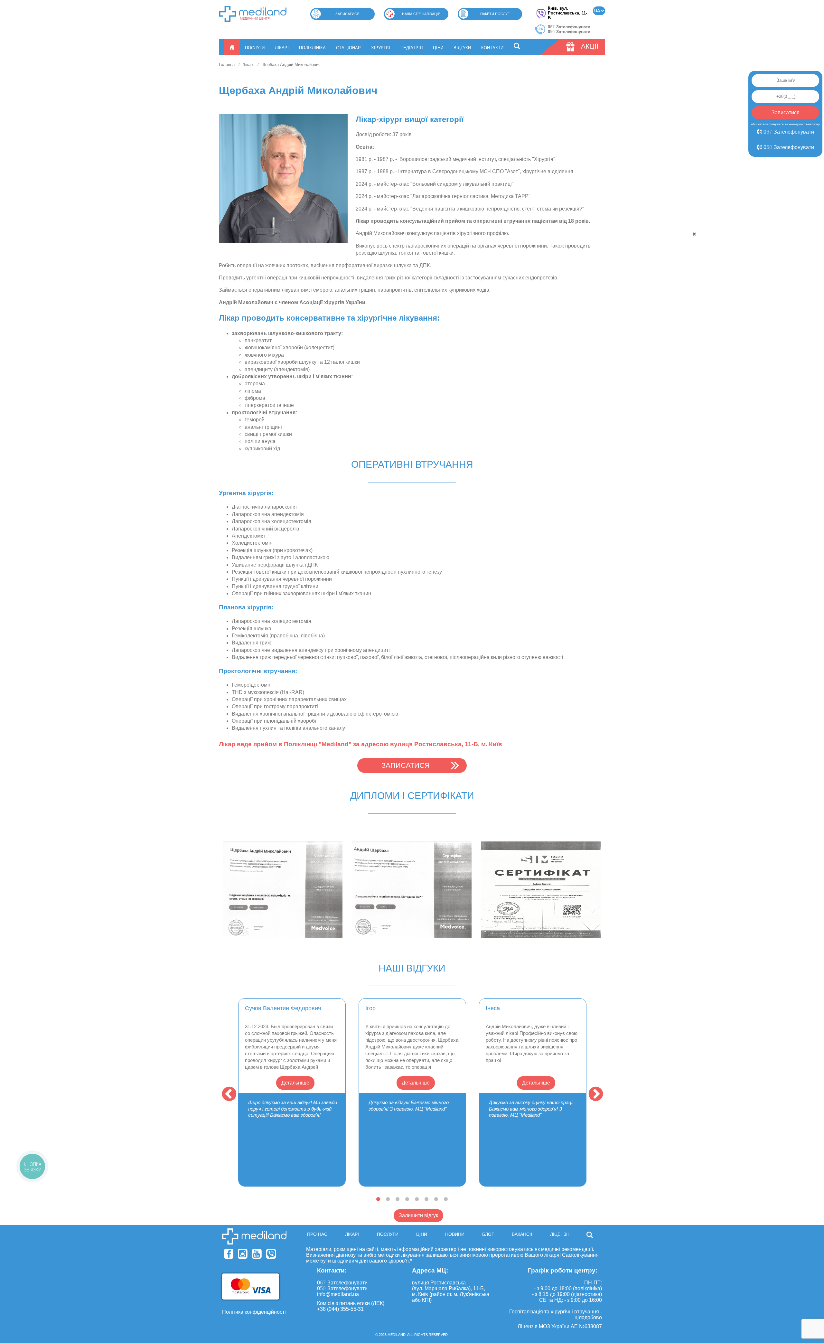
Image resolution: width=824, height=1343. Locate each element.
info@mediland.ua (338, 1294)
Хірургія (380, 47)
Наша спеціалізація (421, 14)
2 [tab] (388, 1199)
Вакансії (522, 1234)
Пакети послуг (495, 14)
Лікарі (282, 47)
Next (593, 1092)
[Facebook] (228, 1254)
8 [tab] (446, 1199)
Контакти (492, 47)
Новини (454, 1234)
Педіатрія (411, 47)
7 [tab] (436, 1199)
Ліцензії (559, 1234)
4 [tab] (407, 1199)
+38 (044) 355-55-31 (340, 1309)
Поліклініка (312, 47)
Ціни (438, 47)
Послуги (255, 47)
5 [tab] (417, 1199)
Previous (227, 1092)
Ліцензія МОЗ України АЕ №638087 (560, 1326)
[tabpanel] (292, 1092)
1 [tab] (378, 1199)
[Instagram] (243, 1254)
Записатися (347, 14)
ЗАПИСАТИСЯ (405, 765)
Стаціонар (348, 47)
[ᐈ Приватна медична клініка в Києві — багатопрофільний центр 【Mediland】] (252, 14)
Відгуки (462, 47)
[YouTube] (257, 1254)
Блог (488, 1234)
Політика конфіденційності (254, 1312)
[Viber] (271, 1254)
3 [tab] (397, 1199)
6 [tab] (426, 1199)
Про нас (317, 1234)
